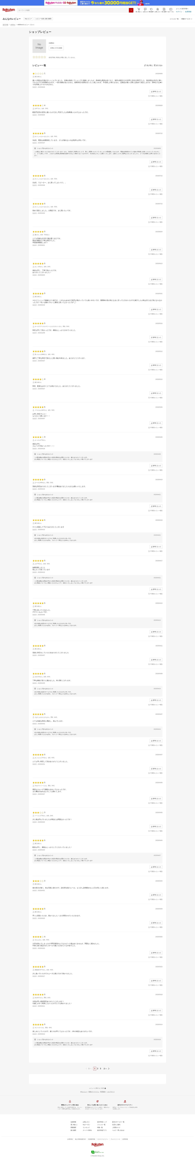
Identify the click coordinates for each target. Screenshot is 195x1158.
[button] (145, 10)
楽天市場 (5, 24)
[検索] (131, 10)
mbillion (12, 24)
